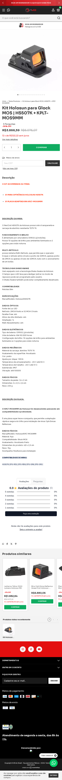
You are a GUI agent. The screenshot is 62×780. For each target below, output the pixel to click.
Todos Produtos (14, 101)
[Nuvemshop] (31, 768)
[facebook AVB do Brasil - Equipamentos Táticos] (31, 649)
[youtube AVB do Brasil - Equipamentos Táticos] (39, 649)
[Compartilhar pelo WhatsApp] (3, 544)
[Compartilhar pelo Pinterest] (16, 544)
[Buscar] (58, 18)
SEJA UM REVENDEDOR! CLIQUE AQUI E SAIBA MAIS (31, 3)
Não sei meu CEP (10, 168)
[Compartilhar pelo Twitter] (11, 544)
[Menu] (4, 10)
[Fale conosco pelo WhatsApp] (8, 10)
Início (4, 101)
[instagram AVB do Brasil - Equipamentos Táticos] (23, 649)
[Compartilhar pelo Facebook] (7, 544)
